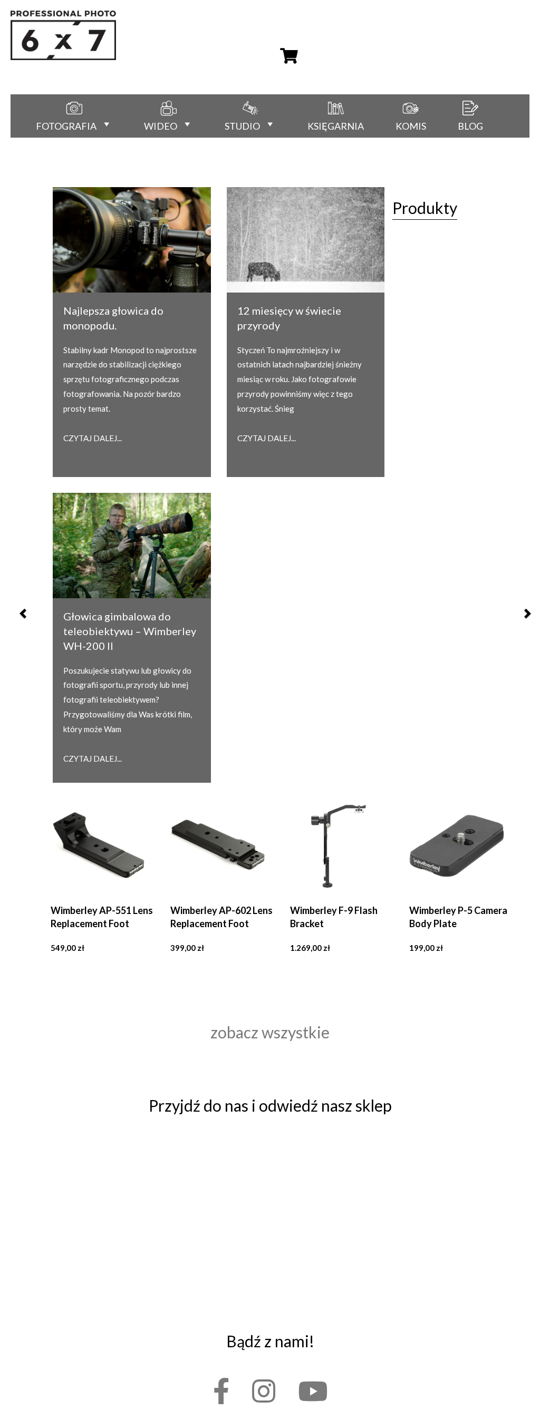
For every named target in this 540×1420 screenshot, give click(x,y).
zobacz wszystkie (270, 1032)
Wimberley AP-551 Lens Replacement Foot (102, 916)
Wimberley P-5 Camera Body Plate (458, 916)
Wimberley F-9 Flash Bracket (334, 916)
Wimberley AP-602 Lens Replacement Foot (221, 916)
